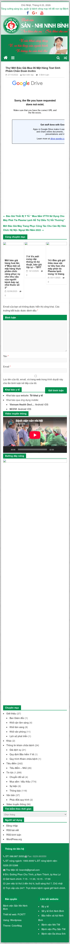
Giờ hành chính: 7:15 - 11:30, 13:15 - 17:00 (28, 878)
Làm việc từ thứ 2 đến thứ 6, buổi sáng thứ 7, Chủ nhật (34, 883)
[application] (35, 435)
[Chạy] (7, 449)
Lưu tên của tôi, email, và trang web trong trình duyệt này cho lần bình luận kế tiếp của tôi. (33, 381)
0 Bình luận (44, 74)
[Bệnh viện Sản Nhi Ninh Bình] (5, 57)
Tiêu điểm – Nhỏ (18, 767)
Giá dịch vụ (15, 749)
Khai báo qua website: (24, 395)
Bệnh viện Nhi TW (51, 924)
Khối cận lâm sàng (19, 722)
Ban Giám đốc (17, 718)
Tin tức (10, 772)
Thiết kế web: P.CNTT (14, 914)
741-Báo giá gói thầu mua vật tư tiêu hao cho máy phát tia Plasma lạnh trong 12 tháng (56, 267)
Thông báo (15, 790)
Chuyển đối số (17, 777)
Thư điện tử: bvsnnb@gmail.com (22, 869)
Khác (9, 740)
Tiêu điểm (11, 763)
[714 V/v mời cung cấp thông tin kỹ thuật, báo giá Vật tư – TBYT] (35, 244)
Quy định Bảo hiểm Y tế (22, 754)
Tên (6, 356)
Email (7, 366)
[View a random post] (65, 57)
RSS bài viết (12, 830)
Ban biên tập (28, 74)
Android (39, 404)
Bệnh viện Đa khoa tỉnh (54, 933)
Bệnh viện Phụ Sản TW (53, 929)
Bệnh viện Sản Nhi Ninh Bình (15, 907)
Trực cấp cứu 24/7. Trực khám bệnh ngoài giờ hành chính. (36, 888)
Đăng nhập (12, 825)
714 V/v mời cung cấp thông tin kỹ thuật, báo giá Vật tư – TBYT (34, 262)
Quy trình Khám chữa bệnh (24, 758)
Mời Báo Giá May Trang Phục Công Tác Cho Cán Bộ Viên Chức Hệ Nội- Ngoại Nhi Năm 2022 (34, 228)
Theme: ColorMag (12, 925)
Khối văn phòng (18, 731)
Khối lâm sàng (17, 727)
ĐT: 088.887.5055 (15, 856)
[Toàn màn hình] (62, 449)
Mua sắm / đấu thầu (20, 781)
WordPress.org (14, 839)
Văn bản (10, 795)
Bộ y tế (45, 906)
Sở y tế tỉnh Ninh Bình (53, 911)
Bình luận (11, 317)
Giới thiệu (11, 713)
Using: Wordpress (12, 920)
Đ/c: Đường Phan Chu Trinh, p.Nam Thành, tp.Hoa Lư (32, 874)
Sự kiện (13, 786)
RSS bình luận (13, 834)
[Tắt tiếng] (57, 449)
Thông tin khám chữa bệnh (20, 745)
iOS (46, 404)
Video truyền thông (16, 804)
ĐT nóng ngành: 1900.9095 (20, 860)
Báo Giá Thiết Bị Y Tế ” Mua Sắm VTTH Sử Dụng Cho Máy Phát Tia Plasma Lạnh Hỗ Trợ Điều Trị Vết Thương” (34, 218)
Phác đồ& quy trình (19, 799)
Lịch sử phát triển (19, 736)
